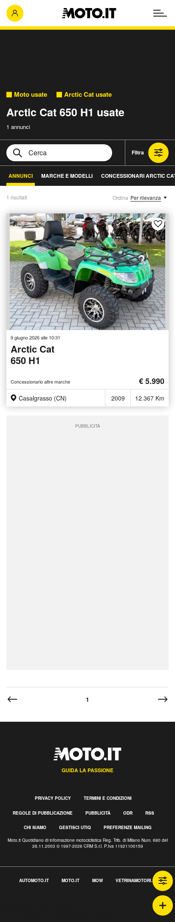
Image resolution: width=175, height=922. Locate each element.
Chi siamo (35, 827)
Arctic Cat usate (88, 94)
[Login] (14, 13)
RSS (149, 813)
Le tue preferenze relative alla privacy (56, 917)
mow (97, 880)
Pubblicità (97, 813)
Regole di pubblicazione (43, 813)
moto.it (70, 880)
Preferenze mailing (128, 827)
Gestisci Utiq (75, 827)
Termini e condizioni (108, 798)
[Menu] (160, 13)
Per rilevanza (145, 197)
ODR (128, 813)
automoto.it (34, 880)
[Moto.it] (89, 13)
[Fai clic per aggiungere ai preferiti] (158, 224)
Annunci (20, 175)
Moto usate (30, 94)
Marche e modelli (67, 175)
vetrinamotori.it (136, 880)
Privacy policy (53, 798)
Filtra (138, 152)
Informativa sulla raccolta (37, 907)
